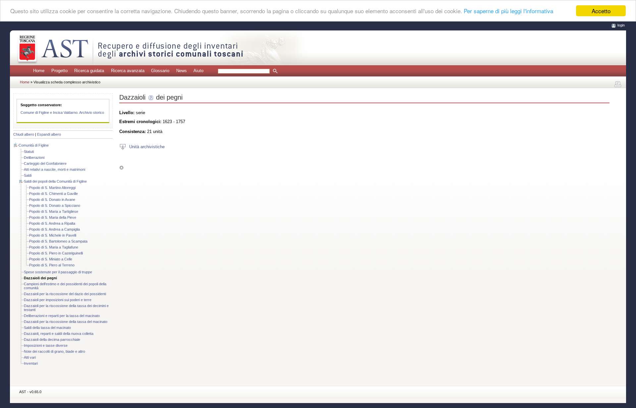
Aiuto (198, 70)
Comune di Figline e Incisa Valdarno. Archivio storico (62, 112)
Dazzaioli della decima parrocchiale (52, 339)
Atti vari (30, 357)
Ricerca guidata (89, 70)
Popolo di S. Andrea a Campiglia (54, 229)
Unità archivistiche (147, 146)
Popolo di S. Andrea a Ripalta (52, 223)
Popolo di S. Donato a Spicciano (54, 205)
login (621, 25)
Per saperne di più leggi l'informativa (508, 11)
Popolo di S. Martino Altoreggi (52, 188)
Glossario (160, 70)
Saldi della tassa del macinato (47, 328)
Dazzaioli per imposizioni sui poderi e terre (57, 300)
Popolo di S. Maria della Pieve (52, 217)
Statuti (29, 152)
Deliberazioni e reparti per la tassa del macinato (62, 316)
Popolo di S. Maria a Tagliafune (53, 247)
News (181, 70)
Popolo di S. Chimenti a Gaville (53, 194)
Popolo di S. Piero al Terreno (52, 265)
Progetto (59, 70)
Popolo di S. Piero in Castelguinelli (56, 253)
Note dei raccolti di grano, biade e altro (54, 351)
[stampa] (617, 84)
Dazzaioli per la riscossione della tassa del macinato (65, 322)
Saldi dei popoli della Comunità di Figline (55, 181)
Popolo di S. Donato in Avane (52, 200)
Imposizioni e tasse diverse (46, 345)
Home (38, 70)
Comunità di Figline (34, 145)
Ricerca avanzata (127, 70)
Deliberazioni (34, 157)
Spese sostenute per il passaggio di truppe (58, 272)
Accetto (601, 11)
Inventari (31, 363)
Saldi (27, 175)
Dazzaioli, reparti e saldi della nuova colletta (58, 334)
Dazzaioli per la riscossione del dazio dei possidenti (65, 294)
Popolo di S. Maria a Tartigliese (53, 211)
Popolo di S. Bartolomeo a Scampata (58, 241)
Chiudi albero (23, 134)
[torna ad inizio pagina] (121, 167)
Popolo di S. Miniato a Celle (50, 259)
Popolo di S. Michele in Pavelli (52, 235)
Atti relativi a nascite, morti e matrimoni (54, 169)
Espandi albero (49, 134)
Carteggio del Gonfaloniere (45, 163)
